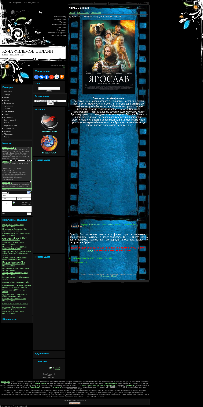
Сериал (6, 114)
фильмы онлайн (40, 383)
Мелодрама (8, 117)
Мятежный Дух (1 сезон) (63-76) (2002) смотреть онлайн (14, 248)
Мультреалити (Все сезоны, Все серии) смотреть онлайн (14, 230)
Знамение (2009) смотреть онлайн (15, 282)
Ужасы (6, 123)
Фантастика (8, 92)
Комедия (7, 94)
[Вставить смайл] (30, 192)
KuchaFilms (5, 382)
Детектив (7, 131)
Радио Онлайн (35, 387)
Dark (110, 224)
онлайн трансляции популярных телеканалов (98, 385)
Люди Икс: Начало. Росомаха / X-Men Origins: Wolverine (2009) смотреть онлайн (16, 253)
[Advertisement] (49, 207)
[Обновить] (28, 192)
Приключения (9, 111)
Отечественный (10, 120)
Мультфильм (9, 106)
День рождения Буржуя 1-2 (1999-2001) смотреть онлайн (15, 239)
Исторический (9, 128)
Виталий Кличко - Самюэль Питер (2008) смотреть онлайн (15, 295)
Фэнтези (7, 137)
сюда (90, 250)
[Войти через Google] (56, 76)
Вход (22, 54)
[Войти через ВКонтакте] (41, 77)
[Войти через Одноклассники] (62, 77)
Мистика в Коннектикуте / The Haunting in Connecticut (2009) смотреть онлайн (13, 263)
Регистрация (14, 54)
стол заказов (56, 387)
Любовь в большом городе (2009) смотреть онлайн (15, 273)
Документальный (10, 125)
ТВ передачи (8, 134)
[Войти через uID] (36, 77)
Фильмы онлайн (83, 13)
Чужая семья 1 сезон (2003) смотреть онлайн (13, 225)
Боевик (6, 100)
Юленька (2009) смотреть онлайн (15, 304)
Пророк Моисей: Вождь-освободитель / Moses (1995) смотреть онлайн (16, 286)
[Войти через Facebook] (46, 77)
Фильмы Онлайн (111, 383)
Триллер (7, 109)
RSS (64, 66)
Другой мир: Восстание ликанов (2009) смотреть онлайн (14, 308)
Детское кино (9, 103)
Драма (6, 97)
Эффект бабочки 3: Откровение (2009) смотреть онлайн (14, 258)
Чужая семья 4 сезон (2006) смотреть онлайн (13, 243)
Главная (5, 54)
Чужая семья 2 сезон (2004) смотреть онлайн (13, 312)
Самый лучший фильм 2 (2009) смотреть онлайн (14, 299)
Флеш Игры (129, 385)
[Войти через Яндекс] (51, 77)
